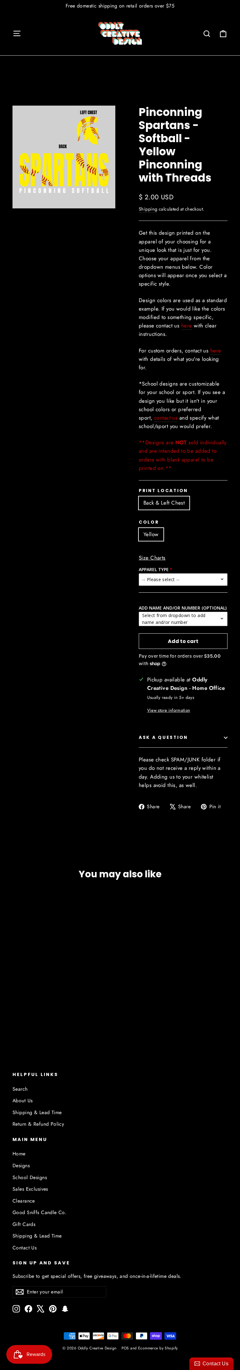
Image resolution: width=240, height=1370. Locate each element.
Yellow (151, 534)
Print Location (163, 490)
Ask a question (163, 737)
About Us (22, 1100)
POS (125, 1348)
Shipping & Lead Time (37, 1112)
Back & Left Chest (164, 502)
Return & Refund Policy (38, 1124)
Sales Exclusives (30, 1189)
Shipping (148, 209)
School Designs (29, 1177)
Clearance (23, 1200)
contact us (166, 417)
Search (20, 1089)
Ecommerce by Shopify (158, 1348)
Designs (21, 1165)
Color (149, 522)
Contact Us (24, 1247)
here (186, 325)
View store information (168, 710)
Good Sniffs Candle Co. (39, 1212)
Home (19, 1153)
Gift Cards (23, 1224)
